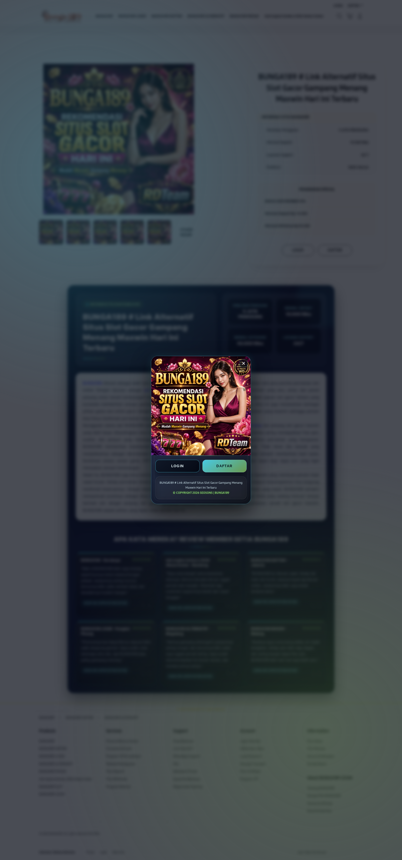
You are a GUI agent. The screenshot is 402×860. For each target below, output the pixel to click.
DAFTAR (224, 466)
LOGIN (177, 466)
